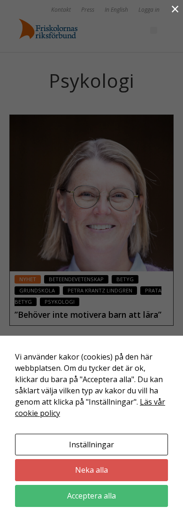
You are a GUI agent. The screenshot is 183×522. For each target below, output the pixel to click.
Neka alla (91, 470)
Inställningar (91, 444)
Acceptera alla (91, 496)
